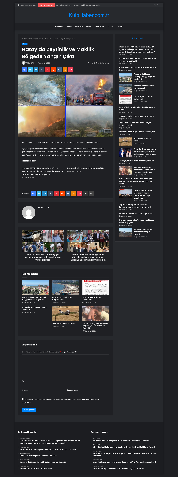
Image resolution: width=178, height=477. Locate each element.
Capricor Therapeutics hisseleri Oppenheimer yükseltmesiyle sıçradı (135, 205)
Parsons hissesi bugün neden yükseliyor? (137, 132)
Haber (69, 27)
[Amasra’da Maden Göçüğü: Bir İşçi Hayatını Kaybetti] (35, 287)
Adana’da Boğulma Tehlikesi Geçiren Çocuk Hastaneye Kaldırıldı (95, 325)
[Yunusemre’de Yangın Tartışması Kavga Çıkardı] (125, 232)
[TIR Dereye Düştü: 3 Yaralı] (65, 313)
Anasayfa (59, 27)
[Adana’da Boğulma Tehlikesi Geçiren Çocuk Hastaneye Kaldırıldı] (95, 313)
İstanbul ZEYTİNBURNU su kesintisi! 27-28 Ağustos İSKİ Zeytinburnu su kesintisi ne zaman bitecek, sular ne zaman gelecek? (42, 171)
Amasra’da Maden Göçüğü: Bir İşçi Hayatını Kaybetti (34, 298)
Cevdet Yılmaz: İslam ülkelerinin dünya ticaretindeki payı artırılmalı (143, 194)
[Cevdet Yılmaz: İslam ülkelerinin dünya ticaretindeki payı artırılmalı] (125, 193)
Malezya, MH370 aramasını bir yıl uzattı (136, 160)
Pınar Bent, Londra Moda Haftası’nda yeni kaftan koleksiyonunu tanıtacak (145, 151)
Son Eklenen (137, 38)
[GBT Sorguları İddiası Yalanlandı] (95, 287)
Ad (23, 381)
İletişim (119, 27)
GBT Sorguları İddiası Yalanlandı (91, 298)
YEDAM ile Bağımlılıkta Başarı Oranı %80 (34, 308)
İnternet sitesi (72, 390)
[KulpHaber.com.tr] (89, 15)
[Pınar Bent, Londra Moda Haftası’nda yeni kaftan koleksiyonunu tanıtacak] (125, 152)
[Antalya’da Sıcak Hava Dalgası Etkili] (65, 287)
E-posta (25, 390)
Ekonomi (79, 27)
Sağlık (89, 27)
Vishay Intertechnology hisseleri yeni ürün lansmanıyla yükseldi (79, 5)
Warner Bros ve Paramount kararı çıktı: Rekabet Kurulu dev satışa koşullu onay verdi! (136, 181)
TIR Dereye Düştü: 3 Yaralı (63, 323)
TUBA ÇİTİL (30, 63)
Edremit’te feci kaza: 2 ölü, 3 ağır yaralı (136, 213)
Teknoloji (99, 27)
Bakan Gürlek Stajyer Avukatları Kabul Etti (85, 168)
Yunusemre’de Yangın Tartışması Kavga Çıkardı (143, 231)
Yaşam (110, 27)
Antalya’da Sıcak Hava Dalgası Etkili (62, 298)
